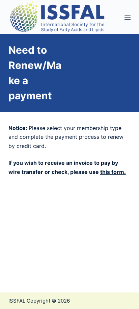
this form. (113, 172)
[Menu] (127, 17)
